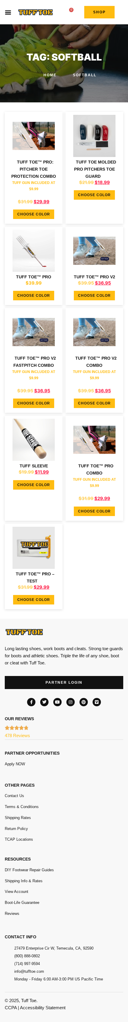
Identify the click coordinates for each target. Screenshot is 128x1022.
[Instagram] (70, 702)
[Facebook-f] (31, 702)
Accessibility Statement (42, 1007)
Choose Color (33, 214)
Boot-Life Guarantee (22, 902)
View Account (16, 891)
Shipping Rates (18, 817)
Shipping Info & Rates (24, 881)
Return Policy (16, 828)
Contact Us (14, 796)
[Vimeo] (97, 702)
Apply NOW (15, 764)
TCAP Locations (19, 839)
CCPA (11, 1007)
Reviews (12, 913)
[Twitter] (44, 702)
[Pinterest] (83, 702)
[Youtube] (57, 702)
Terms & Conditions (22, 806)
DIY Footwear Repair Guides (29, 870)
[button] (8, 12)
